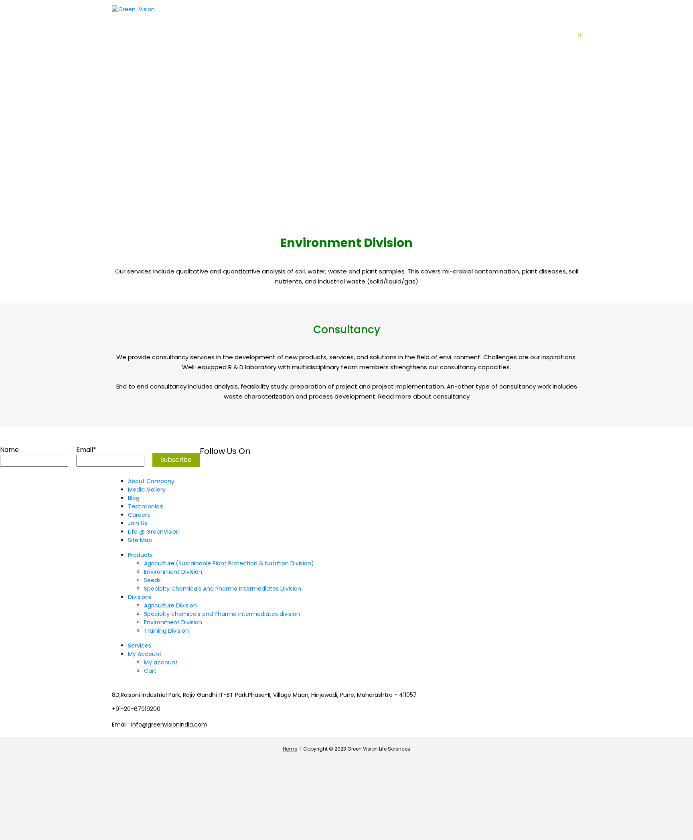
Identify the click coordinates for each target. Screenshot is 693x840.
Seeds (152, 580)
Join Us (137, 523)
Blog (288, 103)
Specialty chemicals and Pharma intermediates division (222, 614)
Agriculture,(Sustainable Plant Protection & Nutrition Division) (229, 563)
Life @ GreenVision (154, 532)
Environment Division (173, 572)
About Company (145, 66)
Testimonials (146, 506)
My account (161, 662)
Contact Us (331, 103)
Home (290, 748)
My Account (145, 654)
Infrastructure (210, 66)
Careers (378, 103)
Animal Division (225, 116)
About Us (134, 54)
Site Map (140, 540)
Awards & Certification (157, 79)
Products (135, 103)
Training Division (166, 631)
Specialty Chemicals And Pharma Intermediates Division (222, 589)
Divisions (294, 54)
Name (9, 449)
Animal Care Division (312, 79)
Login (564, 35)
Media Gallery (147, 490)
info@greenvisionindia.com (169, 725)
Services (139, 646)
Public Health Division (314, 91)
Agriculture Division (313, 66)
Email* (86, 449)
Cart (150, 671)
